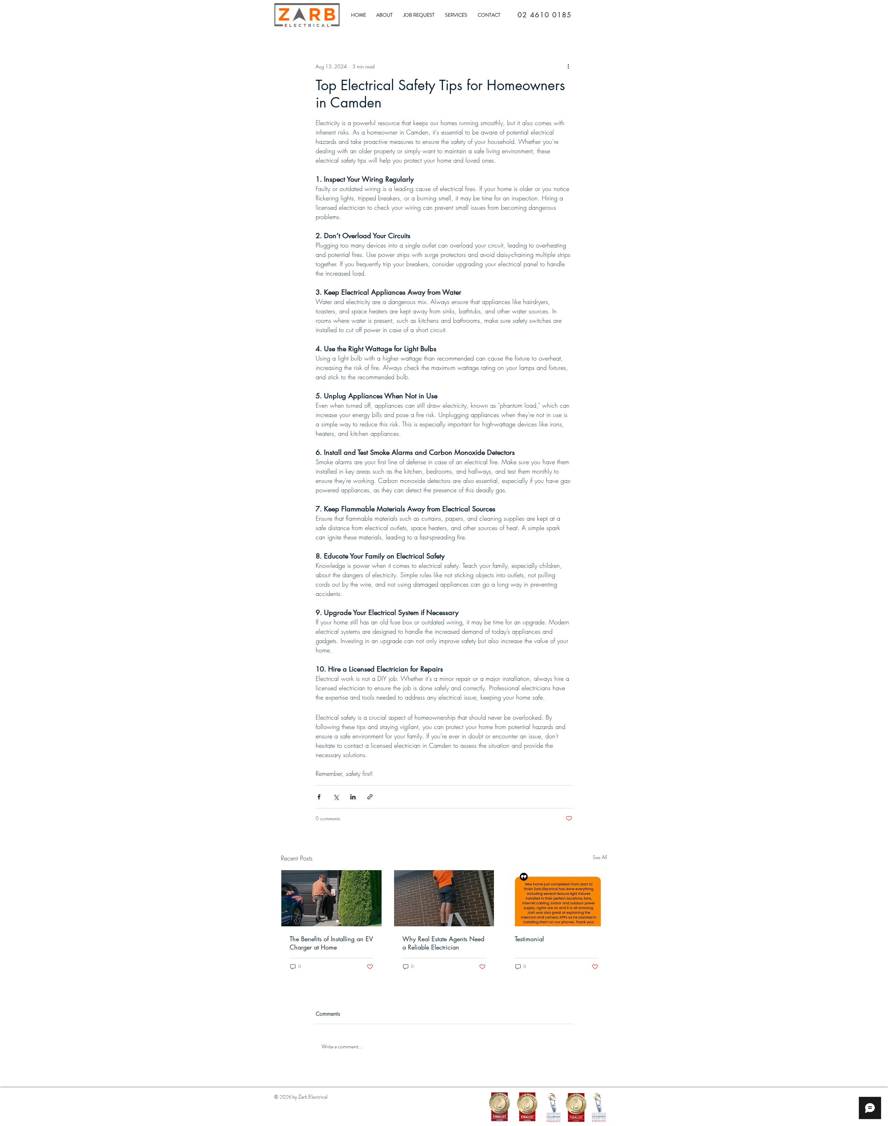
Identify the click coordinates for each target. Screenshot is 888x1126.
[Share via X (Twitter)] (336, 797)
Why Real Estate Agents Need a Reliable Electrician (443, 943)
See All (600, 857)
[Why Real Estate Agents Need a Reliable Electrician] (444, 898)
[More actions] (568, 66)
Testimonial (529, 939)
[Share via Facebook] (319, 797)
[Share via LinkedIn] (353, 797)
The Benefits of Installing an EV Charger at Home (331, 943)
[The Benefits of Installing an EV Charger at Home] (331, 898)
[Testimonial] (556, 898)
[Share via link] (370, 797)
